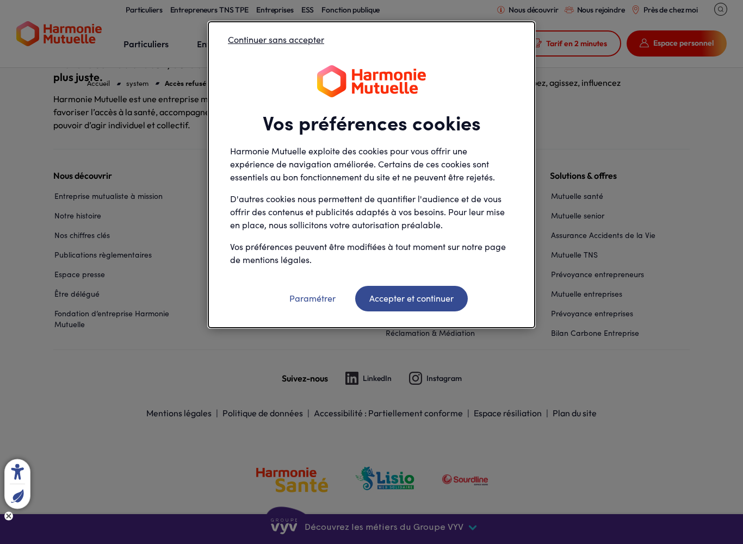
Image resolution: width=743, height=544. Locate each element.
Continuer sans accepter (276, 39)
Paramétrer (312, 298)
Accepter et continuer (411, 298)
